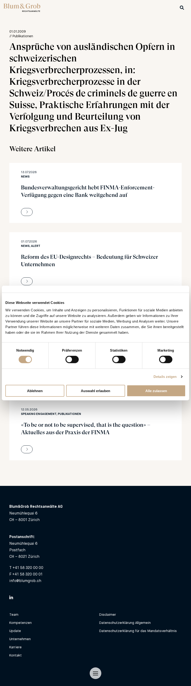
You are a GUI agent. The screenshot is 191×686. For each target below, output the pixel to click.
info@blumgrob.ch (25, 580)
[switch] (72, 359)
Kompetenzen (20, 623)
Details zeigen (165, 377)
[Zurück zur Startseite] (21, 10)
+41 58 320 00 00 (28, 567)
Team (13, 614)
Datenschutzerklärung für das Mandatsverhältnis (138, 631)
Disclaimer (107, 614)
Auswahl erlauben (95, 391)
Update (15, 631)
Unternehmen (20, 639)
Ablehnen (35, 391)
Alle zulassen (156, 391)
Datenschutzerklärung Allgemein (125, 623)
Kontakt (15, 655)
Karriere (15, 647)
